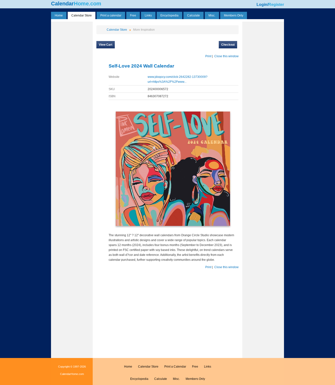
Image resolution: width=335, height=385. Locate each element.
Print (208, 56)
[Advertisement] (71, 96)
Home (128, 366)
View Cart (105, 44)
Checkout (228, 44)
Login (262, 4)
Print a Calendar (175, 366)
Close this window (226, 56)
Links (207, 366)
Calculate (160, 379)
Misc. (176, 379)
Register (276, 4)
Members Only (195, 379)
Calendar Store (148, 366)
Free (195, 366)
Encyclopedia (139, 379)
